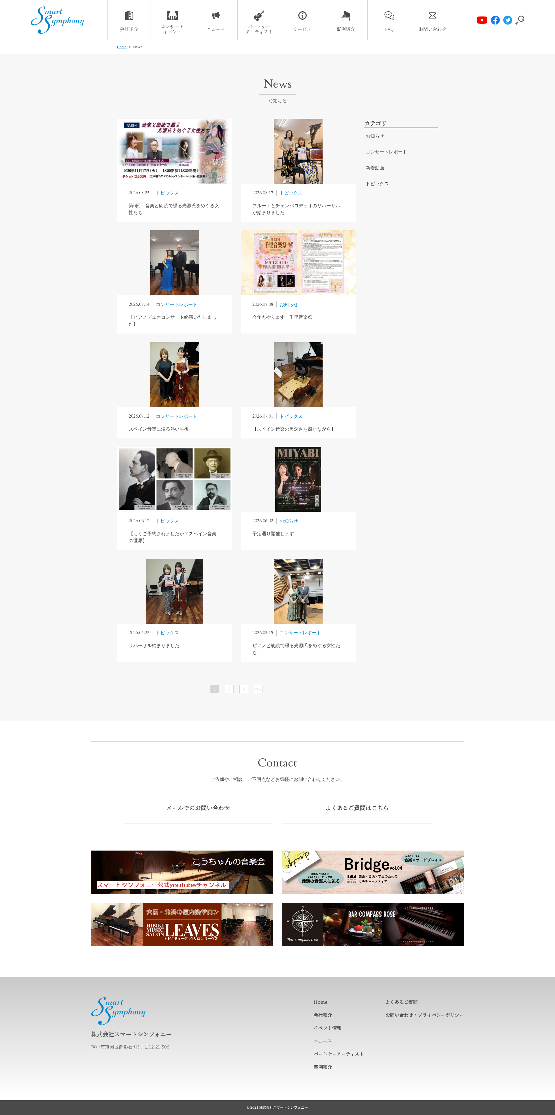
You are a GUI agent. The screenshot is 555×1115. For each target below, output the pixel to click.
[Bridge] (373, 872)
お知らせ (375, 136)
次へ (258, 689)
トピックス (377, 183)
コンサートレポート (386, 151)
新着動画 (375, 167)
